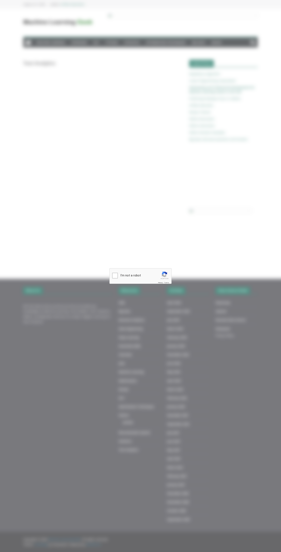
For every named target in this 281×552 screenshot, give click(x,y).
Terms (166, 283)
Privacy (160, 283)
